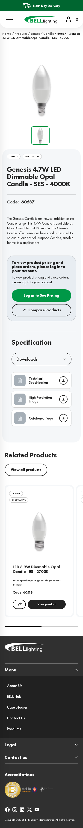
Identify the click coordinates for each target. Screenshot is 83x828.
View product (47, 604)
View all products (26, 469)
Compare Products (44, 310)
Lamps (35, 33)
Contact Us (16, 718)
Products (21, 33)
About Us (14, 685)
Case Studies (17, 707)
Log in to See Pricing (41, 295)
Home (6, 33)
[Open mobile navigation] (9, 19)
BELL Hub (14, 696)
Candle (48, 33)
